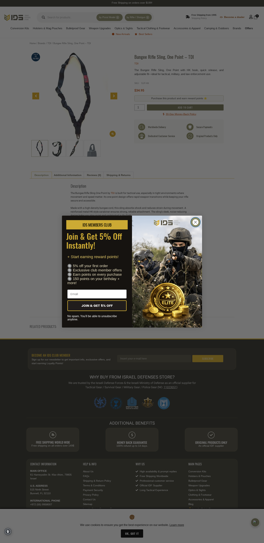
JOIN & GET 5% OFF (97, 305)
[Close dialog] (195, 222)
